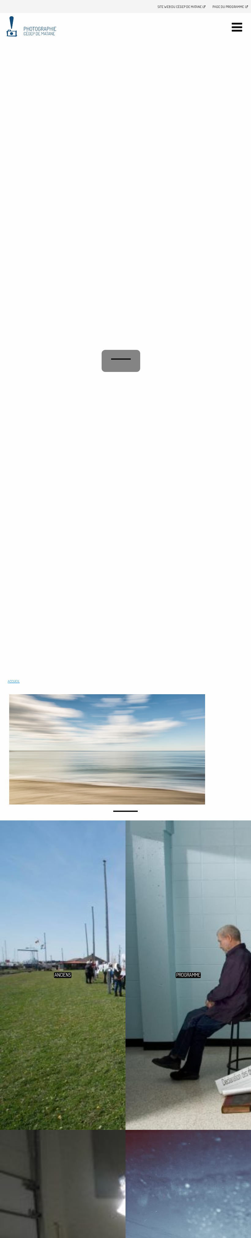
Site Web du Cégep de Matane (180, 6)
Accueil (14, 681)
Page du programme (228, 6)
